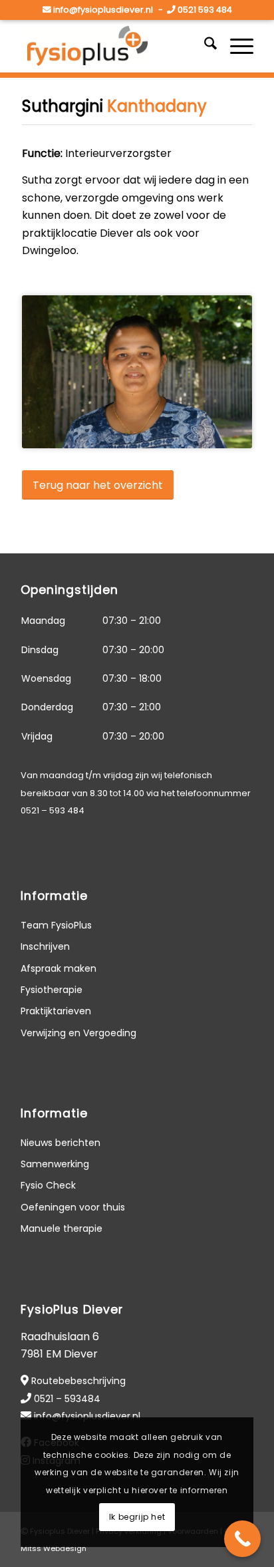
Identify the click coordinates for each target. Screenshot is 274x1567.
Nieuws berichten (60, 1142)
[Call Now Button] (242, 1538)
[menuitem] (204, 45)
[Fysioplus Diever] (114, 45)
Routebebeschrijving (78, 1380)
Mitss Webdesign (53, 1548)
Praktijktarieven (56, 1011)
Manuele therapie (61, 1228)
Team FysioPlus (56, 925)
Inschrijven (45, 946)
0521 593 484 (205, 9)
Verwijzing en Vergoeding (78, 1033)
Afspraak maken (58, 968)
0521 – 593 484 (52, 810)
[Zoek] (204, 45)
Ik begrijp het (137, 1516)
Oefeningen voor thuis (73, 1207)
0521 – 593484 (67, 1398)
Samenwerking (55, 1164)
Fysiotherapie (51, 989)
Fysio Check (48, 1185)
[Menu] (235, 45)
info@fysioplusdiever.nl (103, 9)
